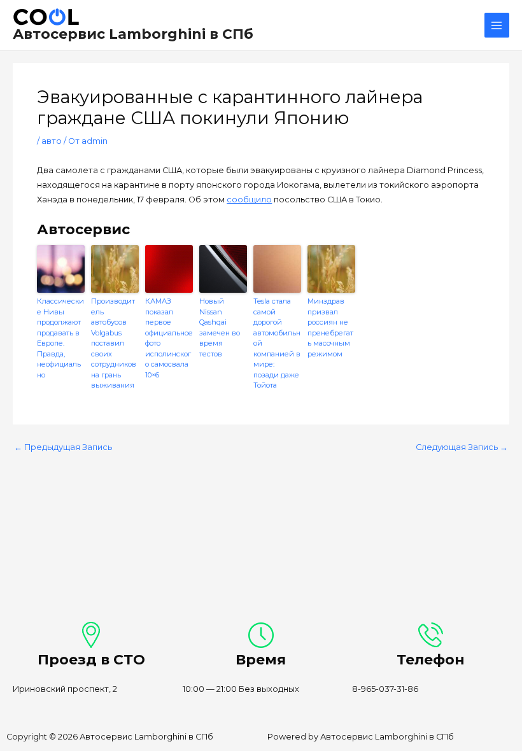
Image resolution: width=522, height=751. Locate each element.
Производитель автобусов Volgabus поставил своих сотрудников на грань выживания (113, 343)
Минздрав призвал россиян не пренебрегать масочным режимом (330, 327)
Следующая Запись (462, 448)
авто (51, 141)
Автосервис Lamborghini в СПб (133, 33)
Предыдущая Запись (63, 448)
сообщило (249, 199)
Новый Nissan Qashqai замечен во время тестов (219, 327)
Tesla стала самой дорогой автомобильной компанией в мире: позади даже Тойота (276, 343)
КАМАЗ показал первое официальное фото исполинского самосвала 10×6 (169, 338)
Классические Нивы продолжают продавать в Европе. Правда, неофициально (60, 338)
